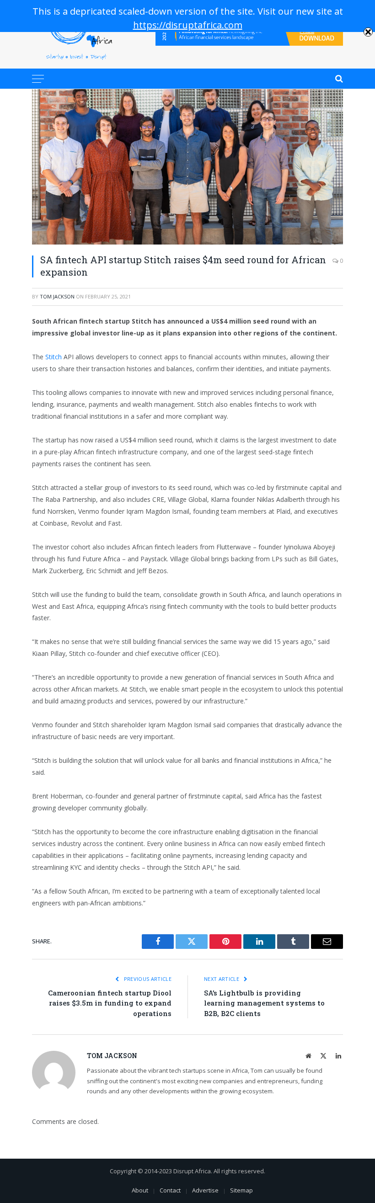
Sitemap (241, 1190)
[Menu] (38, 79)
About (140, 1190)
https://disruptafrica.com (187, 25)
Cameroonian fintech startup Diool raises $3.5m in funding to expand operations (109, 1003)
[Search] (338, 79)
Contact (170, 1190)
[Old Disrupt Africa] (76, 34)
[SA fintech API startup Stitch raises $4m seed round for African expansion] (187, 167)
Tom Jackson (57, 296)
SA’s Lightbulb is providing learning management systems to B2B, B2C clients (264, 1003)
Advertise (205, 1190)
